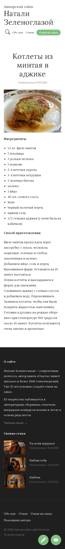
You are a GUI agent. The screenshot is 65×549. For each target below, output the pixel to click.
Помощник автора (17, 520)
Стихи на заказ (41, 513)
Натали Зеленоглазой (28, 18)
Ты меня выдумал (42, 443)
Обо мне (10, 513)
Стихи (23, 513)
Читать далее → (15, 423)
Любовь (34, 477)
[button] (56, 540)
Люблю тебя (38, 460)
